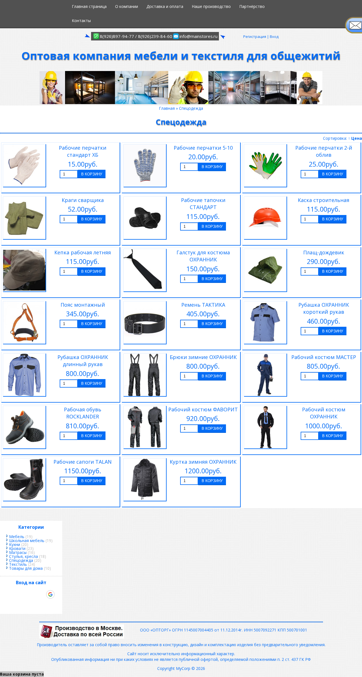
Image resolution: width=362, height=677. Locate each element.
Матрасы (18, 552)
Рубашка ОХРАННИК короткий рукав (323, 308)
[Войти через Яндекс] (40, 594)
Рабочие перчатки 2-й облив (323, 151)
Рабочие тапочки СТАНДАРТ (203, 204)
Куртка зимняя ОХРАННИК (203, 461)
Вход (274, 36)
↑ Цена (355, 138)
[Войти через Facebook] (31, 594)
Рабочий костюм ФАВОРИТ (203, 409)
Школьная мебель (26, 540)
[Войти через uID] (12, 594)
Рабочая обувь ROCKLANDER (82, 413)
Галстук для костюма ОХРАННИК (203, 256)
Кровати (17, 548)
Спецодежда (21, 560)
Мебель (16, 536)
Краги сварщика (83, 200)
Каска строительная (323, 200)
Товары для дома (26, 568)
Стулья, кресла (23, 556)
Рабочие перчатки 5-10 (203, 147)
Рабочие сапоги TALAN (82, 461)
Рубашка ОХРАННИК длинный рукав (82, 361)
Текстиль (18, 564)
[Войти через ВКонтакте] (21, 594)
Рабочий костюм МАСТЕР (323, 357)
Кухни (14, 544)
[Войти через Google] (50, 594)
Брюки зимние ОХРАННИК (203, 357)
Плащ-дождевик (323, 252)
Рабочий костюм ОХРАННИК (323, 413)
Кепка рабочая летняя (82, 252)
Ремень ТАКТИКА (203, 304)
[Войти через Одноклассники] (31, 604)
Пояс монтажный (83, 304)
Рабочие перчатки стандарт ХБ (82, 151)
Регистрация (254, 36)
